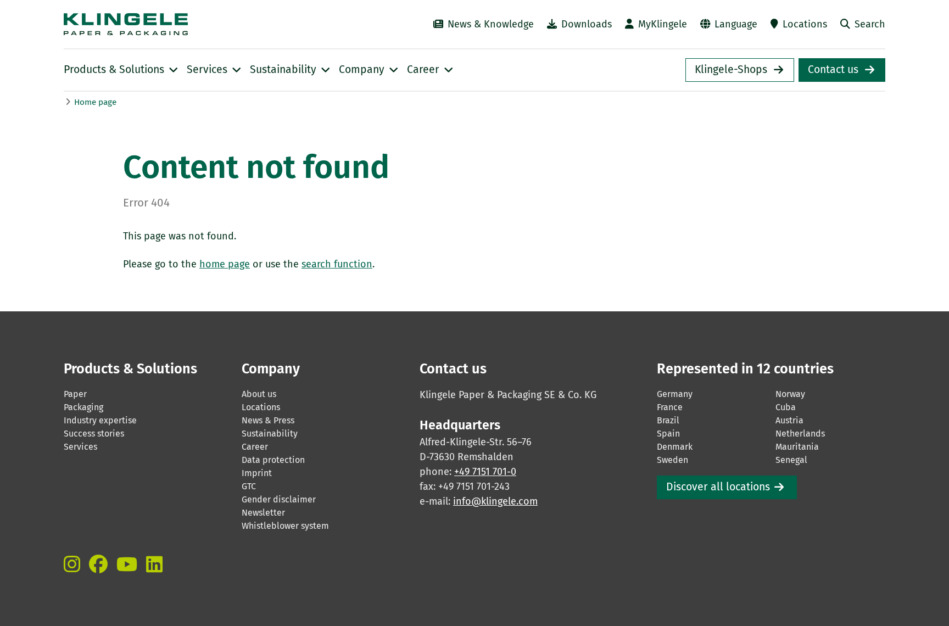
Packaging (83, 407)
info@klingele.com (495, 501)
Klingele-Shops (731, 69)
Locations (805, 24)
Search (870, 24)
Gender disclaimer (279, 499)
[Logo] (178, 24)
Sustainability (270, 433)
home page (224, 264)
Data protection (273, 460)
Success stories (94, 433)
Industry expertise (100, 420)
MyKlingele (662, 24)
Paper (75, 394)
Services (80, 446)
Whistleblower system (285, 526)
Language (735, 24)
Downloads (586, 24)
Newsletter (263, 512)
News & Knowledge (491, 24)
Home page (95, 102)
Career (255, 446)
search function (337, 264)
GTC (249, 486)
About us (259, 394)
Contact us (833, 69)
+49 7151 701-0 (485, 472)
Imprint (257, 473)
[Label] (72, 564)
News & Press (268, 420)
